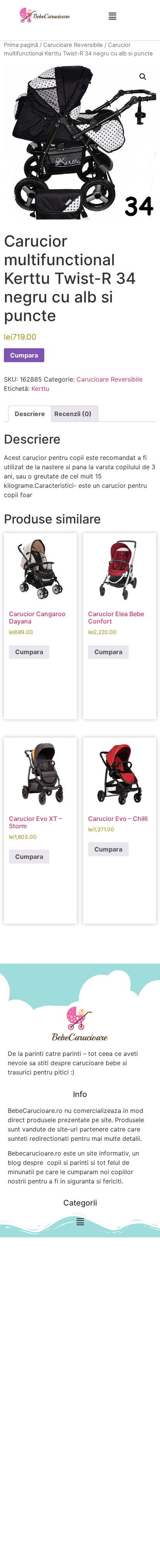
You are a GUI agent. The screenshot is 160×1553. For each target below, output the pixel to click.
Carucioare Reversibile (73, 44)
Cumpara (24, 355)
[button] (112, 16)
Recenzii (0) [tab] (73, 414)
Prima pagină (21, 44)
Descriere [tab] (30, 414)
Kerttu (40, 388)
